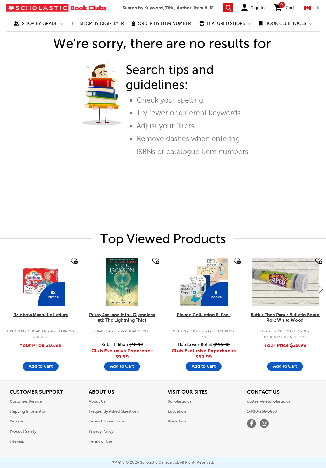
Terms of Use (100, 441)
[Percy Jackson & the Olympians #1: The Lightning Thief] (122, 282)
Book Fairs (177, 421)
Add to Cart (41, 366)
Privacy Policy (101, 431)
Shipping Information (28, 411)
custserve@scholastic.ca (268, 401)
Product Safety (23, 431)
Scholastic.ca (179, 401)
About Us (97, 401)
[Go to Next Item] (320, 289)
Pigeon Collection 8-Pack (204, 314)
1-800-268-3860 (262, 411)
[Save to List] (73, 261)
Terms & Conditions (106, 421)
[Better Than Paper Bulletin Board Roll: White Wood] (285, 282)
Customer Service (26, 401)
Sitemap (17, 441)
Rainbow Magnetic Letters (40, 314)
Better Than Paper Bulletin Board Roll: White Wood (285, 317)
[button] (38, 23)
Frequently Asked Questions (114, 411)
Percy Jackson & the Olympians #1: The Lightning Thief (122, 317)
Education (177, 411)
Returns (17, 421)
